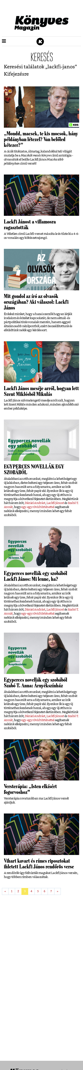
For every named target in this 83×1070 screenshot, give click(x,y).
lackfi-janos (61, 67)
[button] (4, 41)
